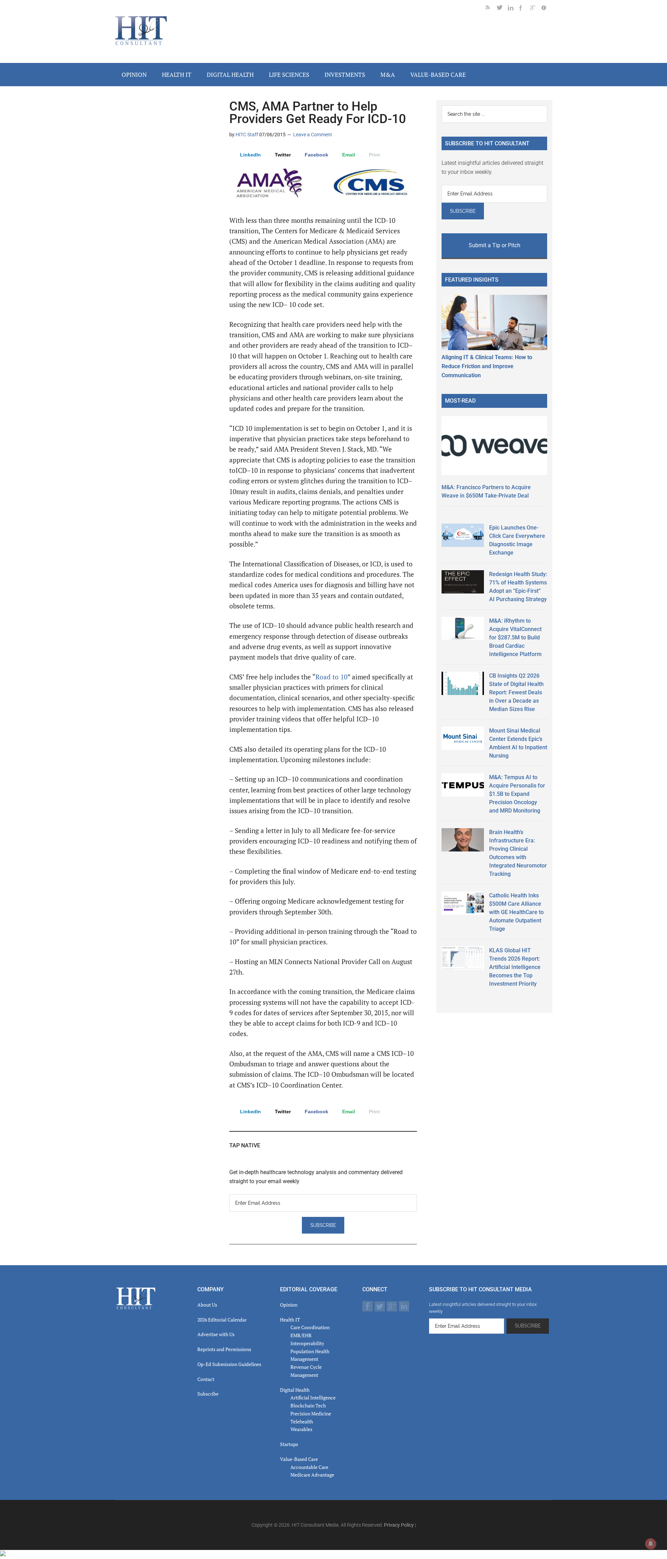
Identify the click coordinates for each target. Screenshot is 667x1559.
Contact (205, 1379)
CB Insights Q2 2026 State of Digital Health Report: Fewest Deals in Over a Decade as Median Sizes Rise (516, 692)
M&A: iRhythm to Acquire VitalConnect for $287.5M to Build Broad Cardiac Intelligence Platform (515, 637)
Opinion (288, 1304)
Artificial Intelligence (313, 1397)
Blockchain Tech (308, 1405)
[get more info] (546, 9)
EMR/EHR (301, 1335)
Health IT (290, 1319)
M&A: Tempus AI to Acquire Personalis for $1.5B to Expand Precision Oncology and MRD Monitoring (517, 794)
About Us (207, 1304)
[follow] (502, 9)
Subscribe (208, 1393)
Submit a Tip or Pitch (494, 245)
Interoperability (307, 1343)
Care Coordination (310, 1327)
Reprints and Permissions (224, 1349)
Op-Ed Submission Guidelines (229, 1364)
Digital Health (295, 1390)
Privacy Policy (399, 1525)
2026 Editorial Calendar (222, 1319)
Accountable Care (309, 1467)
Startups (289, 1444)
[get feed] (491, 9)
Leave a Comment (312, 134)
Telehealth (301, 1421)
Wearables (301, 1429)
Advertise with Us (215, 1334)
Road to (331, 677)
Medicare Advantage (312, 1474)
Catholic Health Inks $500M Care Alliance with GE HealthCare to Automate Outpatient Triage (516, 912)
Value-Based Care (299, 1459)
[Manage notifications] (650, 1543)
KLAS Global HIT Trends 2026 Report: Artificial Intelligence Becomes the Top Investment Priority (515, 967)
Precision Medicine (310, 1413)
